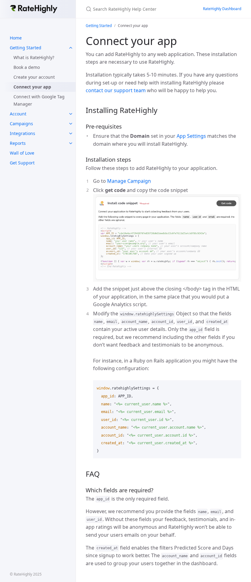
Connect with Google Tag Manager (39, 100)
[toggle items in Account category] (71, 114)
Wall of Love (22, 153)
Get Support (22, 163)
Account (18, 114)
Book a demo (26, 67)
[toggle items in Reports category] (71, 143)
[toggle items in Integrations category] (71, 133)
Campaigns (21, 123)
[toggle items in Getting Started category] (71, 48)
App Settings (191, 136)
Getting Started (25, 48)
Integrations (22, 133)
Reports (18, 143)
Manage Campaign (129, 181)
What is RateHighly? (33, 57)
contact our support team (116, 90)
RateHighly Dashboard (222, 8)
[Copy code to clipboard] (234, 387)
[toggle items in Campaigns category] (71, 124)
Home (16, 38)
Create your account (34, 77)
